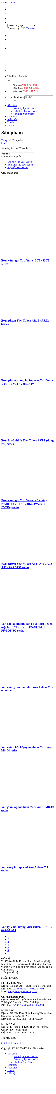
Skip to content (8, 2)
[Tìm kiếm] (8, 80)
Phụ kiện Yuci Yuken (24, 113)
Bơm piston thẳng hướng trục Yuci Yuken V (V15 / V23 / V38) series (27, 382)
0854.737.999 (29, 84)
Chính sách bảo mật (11, 1043)
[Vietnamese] (9, 22)
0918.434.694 (37, 1005)
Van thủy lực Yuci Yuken (26, 108)
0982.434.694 (32, 87)
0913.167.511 (30, 91)
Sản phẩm (12, 105)
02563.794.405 (20, 1005)
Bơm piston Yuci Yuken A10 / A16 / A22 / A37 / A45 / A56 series (27, 565)
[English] (9, 13)
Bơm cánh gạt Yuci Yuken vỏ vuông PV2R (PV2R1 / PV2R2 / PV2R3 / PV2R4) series (24, 504)
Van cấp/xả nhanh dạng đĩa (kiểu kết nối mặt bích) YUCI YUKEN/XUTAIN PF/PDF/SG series (27, 627)
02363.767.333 (20, 988)
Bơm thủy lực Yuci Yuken (26, 111)
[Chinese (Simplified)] (9, 9)
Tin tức (10, 122)
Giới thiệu (12, 116)
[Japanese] (9, 18)
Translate (30, 28)
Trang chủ (6, 140)
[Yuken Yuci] (27, 65)
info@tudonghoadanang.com (22, 991)
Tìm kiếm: (12, 76)
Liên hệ (11, 125)
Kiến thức (12, 119)
